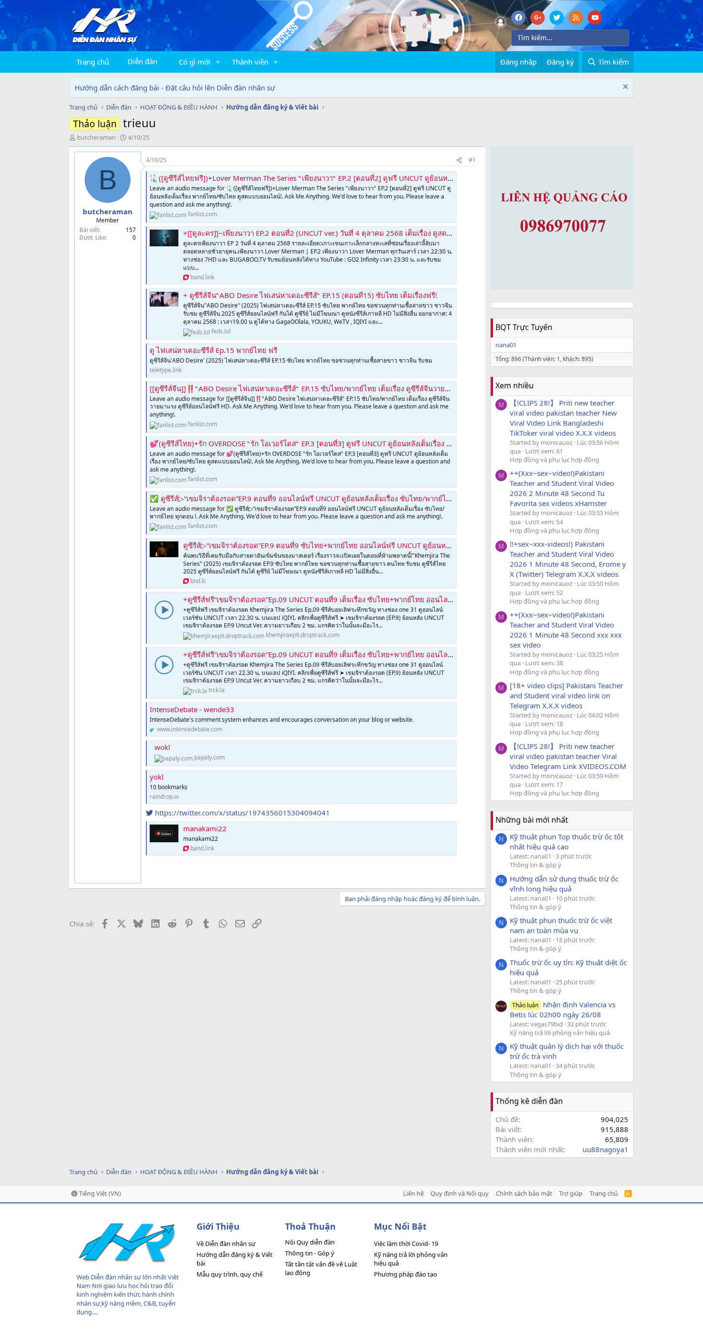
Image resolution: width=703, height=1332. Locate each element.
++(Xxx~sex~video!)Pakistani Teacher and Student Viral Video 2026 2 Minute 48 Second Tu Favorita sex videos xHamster (562, 488)
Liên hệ (413, 1193)
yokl (157, 777)
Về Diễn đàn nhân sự (226, 1243)
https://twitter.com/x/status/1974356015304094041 (241, 812)
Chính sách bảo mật (524, 1193)
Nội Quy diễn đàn (310, 1242)
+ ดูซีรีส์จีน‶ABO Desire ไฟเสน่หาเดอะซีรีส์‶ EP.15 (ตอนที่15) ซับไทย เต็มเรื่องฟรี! (310, 295)
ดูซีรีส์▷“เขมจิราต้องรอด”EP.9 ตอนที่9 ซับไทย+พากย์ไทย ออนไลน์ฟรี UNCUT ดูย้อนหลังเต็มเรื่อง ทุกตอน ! (345, 545)
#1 (472, 160)
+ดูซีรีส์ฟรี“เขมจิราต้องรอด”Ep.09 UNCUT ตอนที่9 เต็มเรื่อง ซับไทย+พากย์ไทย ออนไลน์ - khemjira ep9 (342, 599)
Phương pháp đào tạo (405, 1274)
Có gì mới (194, 61)
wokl (162, 747)
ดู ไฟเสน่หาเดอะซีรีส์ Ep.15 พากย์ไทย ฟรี (213, 350)
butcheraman (96, 137)
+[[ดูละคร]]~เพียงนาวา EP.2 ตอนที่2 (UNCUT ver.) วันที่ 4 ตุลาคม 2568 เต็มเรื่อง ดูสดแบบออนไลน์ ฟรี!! (342, 233)
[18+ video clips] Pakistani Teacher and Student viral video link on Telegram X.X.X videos (566, 695)
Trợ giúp (570, 1193)
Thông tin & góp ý (535, 864)
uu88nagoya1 (605, 1149)
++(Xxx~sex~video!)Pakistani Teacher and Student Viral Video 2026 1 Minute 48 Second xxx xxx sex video (566, 629)
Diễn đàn (142, 61)
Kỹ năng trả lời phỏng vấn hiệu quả (560, 1032)
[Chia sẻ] (459, 160)
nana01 (505, 345)
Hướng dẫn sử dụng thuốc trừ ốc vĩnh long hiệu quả (564, 883)
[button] (218, 62)
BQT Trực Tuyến (523, 327)
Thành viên (250, 61)
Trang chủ (93, 61)
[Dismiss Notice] (624, 88)
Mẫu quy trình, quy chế (230, 1274)
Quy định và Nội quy (459, 1193)
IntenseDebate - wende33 (192, 709)
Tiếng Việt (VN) (99, 1193)
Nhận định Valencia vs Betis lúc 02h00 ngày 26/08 (562, 1009)
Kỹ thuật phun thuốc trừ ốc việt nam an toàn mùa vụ (561, 925)
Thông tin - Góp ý (309, 1253)
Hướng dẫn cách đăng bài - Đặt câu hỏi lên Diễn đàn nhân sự (175, 87)
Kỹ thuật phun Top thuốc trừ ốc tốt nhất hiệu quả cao (566, 841)
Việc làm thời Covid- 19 (406, 1243)
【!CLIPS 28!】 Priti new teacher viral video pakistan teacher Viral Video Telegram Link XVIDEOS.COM (568, 756)
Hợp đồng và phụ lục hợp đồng (554, 459)
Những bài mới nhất (531, 820)
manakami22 (205, 828)
